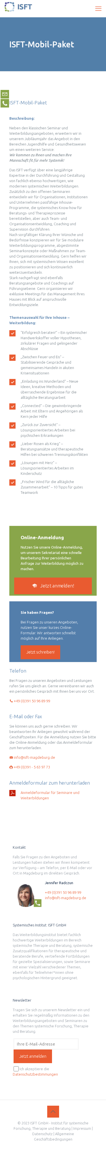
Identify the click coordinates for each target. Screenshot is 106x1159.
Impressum (82, 1128)
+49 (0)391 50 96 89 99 (31, 701)
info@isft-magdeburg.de (34, 757)
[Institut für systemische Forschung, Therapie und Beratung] (18, 8)
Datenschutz (42, 1134)
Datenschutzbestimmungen (35, 1074)
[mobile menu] (98, 8)
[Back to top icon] (53, 1112)
